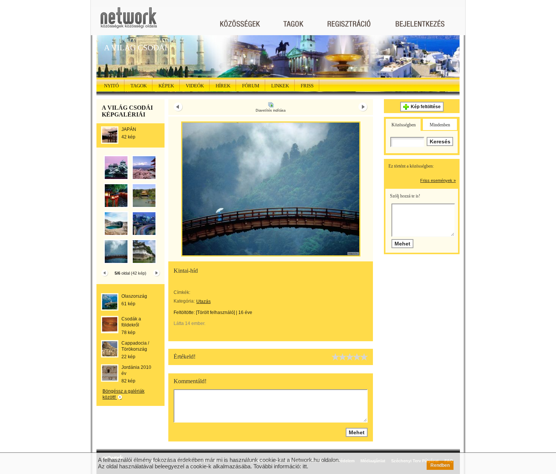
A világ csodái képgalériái (127, 111)
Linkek (280, 86)
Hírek (223, 86)
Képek (166, 86)
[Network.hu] (129, 21)
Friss (307, 86)
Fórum (250, 86)
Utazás (203, 301)
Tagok (138, 86)
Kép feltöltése (426, 106)
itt (305, 466)
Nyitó (111, 86)
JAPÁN (128, 129)
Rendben (440, 465)
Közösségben (403, 124)
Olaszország (134, 296)
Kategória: (184, 301)
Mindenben (440, 124)
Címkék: (182, 292)
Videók (195, 86)
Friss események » (438, 180)
